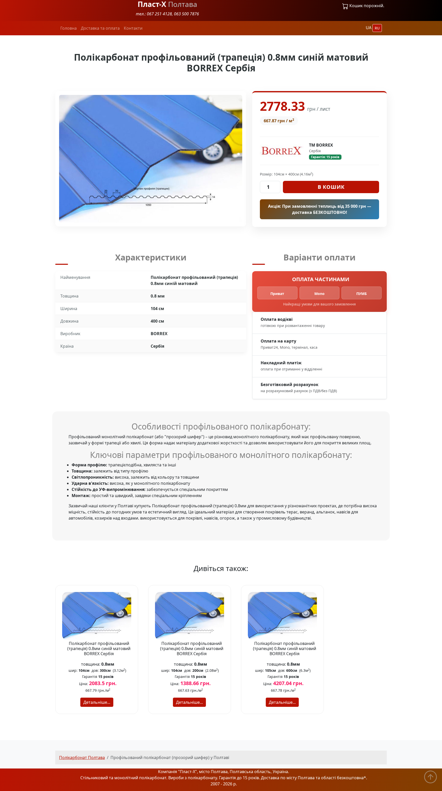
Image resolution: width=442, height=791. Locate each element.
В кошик (331, 186)
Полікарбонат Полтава (82, 757)
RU (377, 28)
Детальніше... (96, 702)
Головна (68, 28)
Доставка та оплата (100, 28)
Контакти (133, 28)
